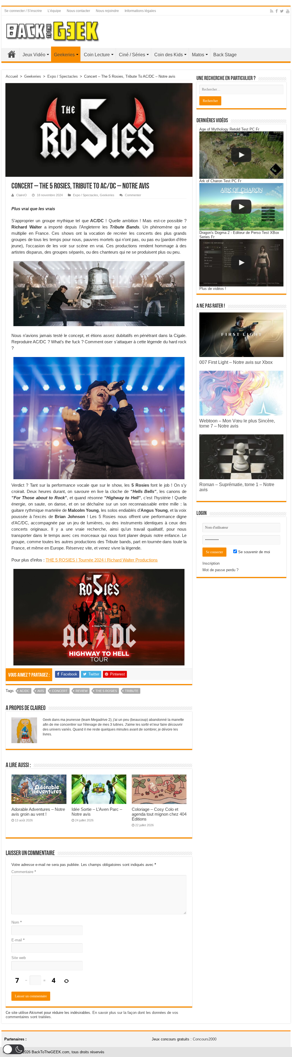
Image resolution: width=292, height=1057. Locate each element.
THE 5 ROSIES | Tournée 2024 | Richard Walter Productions (102, 559)
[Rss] (271, 11)
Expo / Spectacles (62, 76)
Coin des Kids (168, 54)
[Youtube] (287, 11)
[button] (13, 1049)
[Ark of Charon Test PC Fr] (241, 206)
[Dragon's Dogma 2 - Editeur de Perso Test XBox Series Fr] (241, 262)
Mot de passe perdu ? (220, 570)
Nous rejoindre (107, 11)
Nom (16, 922)
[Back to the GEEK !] (53, 30)
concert (60, 691)
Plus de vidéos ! (212, 288)
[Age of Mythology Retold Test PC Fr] (241, 155)
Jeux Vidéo (34, 54)
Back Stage (225, 54)
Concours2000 (204, 1039)
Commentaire (23, 872)
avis (40, 691)
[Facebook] (276, 11)
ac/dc (24, 691)
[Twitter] (281, 11)
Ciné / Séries (132, 54)
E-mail (18, 940)
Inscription (211, 563)
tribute (131, 691)
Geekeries (64, 54)
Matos (198, 54)
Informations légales (140, 11)
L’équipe (54, 11)
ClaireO (21, 195)
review (82, 691)
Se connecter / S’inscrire (23, 11)
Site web (18, 958)
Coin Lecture (97, 54)
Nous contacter (78, 11)
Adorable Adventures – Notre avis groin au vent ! (38, 812)
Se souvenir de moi (253, 552)
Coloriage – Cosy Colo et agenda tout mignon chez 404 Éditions (159, 814)
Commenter (133, 195)
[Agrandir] (177, 268)
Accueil (11, 54)
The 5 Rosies (106, 691)
